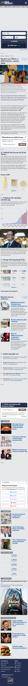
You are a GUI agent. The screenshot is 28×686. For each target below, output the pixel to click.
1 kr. (15, 573)
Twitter (14, 502)
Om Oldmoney (4, 661)
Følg (25, 59)
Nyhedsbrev (3, 665)
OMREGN (14, 41)
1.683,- (24, 271)
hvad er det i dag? (12, 364)
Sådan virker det (4, 663)
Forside (2, 55)
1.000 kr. (15, 555)
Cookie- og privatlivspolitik (7, 667)
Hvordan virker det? (23, 49)
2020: (10, 6)
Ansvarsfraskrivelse (5, 669)
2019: (19, 6)
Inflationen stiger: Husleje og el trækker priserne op (19, 304)
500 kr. (15, 568)
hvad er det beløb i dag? (16, 380)
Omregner (7, 55)
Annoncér (3, 671)
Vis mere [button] (14, 190)
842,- (24, 278)
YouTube (14, 506)
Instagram (14, 499)
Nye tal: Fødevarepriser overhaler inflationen (17, 336)
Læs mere (24, 141)
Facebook (14, 492)
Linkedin (14, 495)
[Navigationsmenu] (25, 3)
